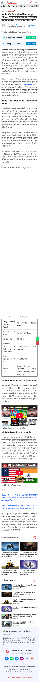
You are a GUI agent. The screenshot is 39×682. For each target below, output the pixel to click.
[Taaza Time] (3, 2)
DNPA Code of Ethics (12, 672)
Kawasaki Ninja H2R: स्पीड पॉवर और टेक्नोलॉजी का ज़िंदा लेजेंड (23, 623)
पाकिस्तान (27, 84)
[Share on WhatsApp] (37, 339)
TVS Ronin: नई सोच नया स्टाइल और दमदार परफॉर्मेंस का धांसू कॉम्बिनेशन (10, 554)
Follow (33, 26)
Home (4, 11)
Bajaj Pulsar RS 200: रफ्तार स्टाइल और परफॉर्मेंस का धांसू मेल (9, 572)
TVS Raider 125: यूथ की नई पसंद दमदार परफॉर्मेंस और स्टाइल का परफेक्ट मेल (28, 554)
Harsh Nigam (11, 25)
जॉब (20, 6)
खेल (17, 6)
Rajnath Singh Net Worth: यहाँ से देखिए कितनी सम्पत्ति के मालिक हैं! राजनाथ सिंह (24, 615)
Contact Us (14, 666)
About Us (7, 666)
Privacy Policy (31, 666)
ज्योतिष (25, 6)
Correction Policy (24, 669)
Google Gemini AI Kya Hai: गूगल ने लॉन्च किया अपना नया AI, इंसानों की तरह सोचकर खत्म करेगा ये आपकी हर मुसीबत (20, 497)
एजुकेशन (3, 6)
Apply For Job (13, 669)
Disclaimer (22, 666)
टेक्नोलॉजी (32, 6)
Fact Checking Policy (26, 672)
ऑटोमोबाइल (10, 6)
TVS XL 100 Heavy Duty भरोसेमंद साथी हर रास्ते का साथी (27, 572)
